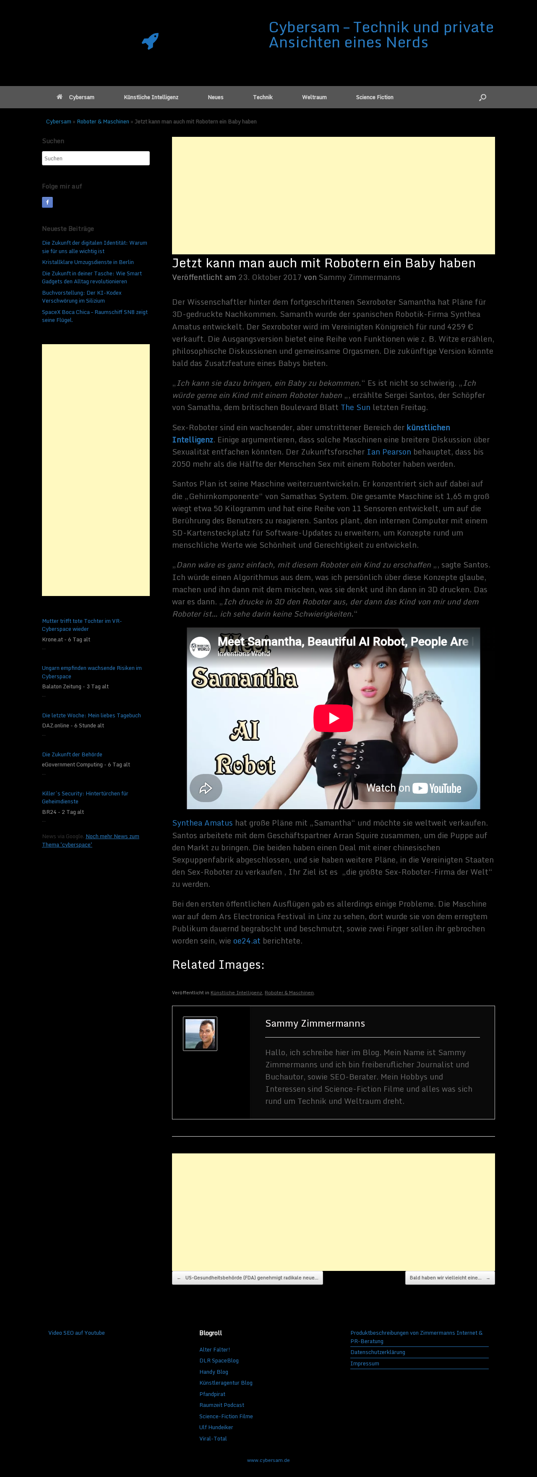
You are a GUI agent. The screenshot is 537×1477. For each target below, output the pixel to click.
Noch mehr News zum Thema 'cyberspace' (90, 840)
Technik (263, 97)
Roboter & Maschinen (103, 121)
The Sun (355, 407)
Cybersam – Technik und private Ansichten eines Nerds (381, 34)
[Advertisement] (333, 195)
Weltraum (314, 97)
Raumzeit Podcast (221, 1404)
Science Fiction (375, 97)
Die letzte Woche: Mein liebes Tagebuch (91, 715)
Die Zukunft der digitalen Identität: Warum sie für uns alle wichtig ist (94, 247)
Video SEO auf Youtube (76, 1332)
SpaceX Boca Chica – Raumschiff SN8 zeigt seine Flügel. (95, 316)
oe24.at (247, 940)
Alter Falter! (214, 1349)
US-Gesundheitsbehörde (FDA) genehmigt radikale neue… (247, 1277)
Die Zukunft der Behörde (72, 754)
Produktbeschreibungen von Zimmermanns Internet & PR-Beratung (416, 1337)
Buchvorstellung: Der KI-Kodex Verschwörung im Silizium (82, 297)
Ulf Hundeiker (216, 1427)
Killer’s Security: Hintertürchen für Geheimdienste (85, 797)
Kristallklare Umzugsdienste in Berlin (88, 262)
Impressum (364, 1363)
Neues (216, 97)
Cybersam (81, 97)
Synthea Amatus (202, 822)
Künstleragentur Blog (226, 1382)
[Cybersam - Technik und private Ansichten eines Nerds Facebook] (47, 202)
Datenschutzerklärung (377, 1352)
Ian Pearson (389, 451)
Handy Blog (213, 1371)
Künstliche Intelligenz (151, 97)
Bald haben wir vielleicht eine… (450, 1277)
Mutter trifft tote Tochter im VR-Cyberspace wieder (82, 625)
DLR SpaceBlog (219, 1360)
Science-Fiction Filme (226, 1416)
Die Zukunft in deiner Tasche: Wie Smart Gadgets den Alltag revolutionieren (92, 277)
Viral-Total (213, 1438)
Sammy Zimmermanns (360, 277)
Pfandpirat (212, 1394)
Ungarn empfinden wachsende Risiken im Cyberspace (92, 672)
